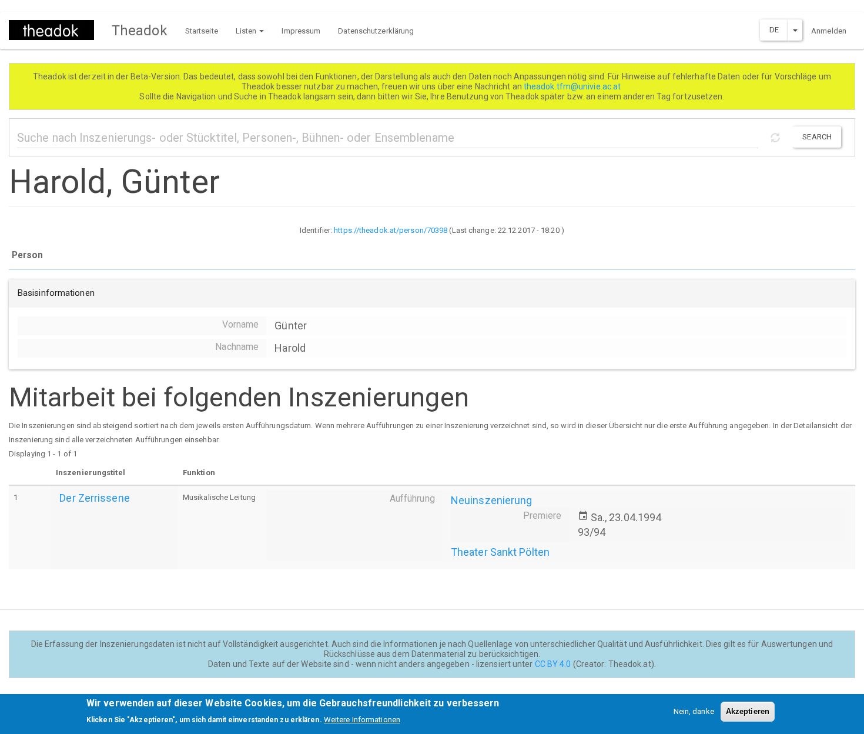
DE (774, 29)
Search (817, 136)
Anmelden (828, 30)
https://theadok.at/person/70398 (390, 230)
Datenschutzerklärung (376, 30)
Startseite (201, 30)
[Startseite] (56, 30)
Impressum (301, 30)
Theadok (140, 30)
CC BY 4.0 (553, 664)
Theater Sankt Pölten (500, 552)
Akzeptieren (747, 711)
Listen (247, 30)
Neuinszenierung (492, 500)
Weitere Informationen (362, 719)
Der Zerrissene (94, 498)
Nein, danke (694, 711)
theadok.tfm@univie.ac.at (573, 86)
